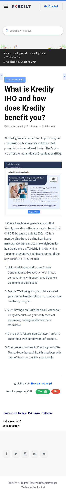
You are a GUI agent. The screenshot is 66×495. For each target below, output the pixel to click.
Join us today (11, 425)
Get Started (51, 6)
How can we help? (41, 383)
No (55, 391)
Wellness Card (15, 79)
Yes (42, 391)
